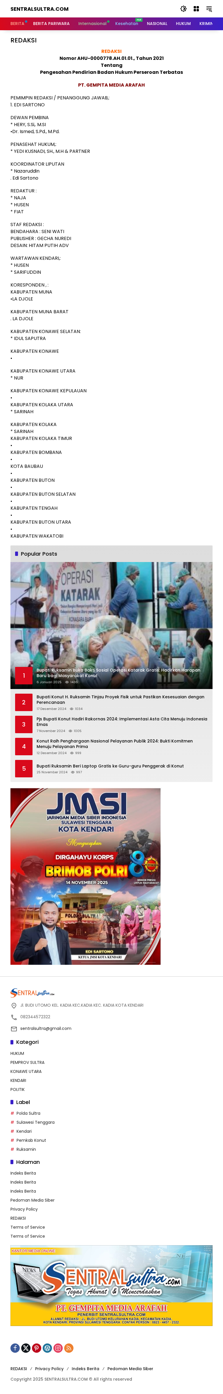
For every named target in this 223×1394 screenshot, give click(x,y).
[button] (183, 8)
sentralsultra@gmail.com (45, 1028)
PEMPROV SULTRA (27, 1062)
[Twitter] (25, 1348)
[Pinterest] (36, 1348)
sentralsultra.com (39, 8)
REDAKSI (18, 1218)
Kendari (24, 1131)
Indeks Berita (23, 1173)
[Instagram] (58, 1348)
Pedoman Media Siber (32, 1200)
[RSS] (68, 1348)
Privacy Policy (24, 1209)
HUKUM (17, 1053)
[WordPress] (47, 1348)
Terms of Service (27, 1227)
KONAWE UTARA (26, 1071)
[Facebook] (15, 1348)
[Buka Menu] (196, 8)
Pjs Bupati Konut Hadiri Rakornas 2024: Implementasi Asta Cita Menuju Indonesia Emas (122, 722)
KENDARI (18, 1080)
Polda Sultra (28, 1113)
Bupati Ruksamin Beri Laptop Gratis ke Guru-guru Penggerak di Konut (110, 766)
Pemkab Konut (31, 1140)
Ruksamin (26, 1149)
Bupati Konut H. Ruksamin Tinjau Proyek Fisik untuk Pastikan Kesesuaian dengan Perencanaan (120, 700)
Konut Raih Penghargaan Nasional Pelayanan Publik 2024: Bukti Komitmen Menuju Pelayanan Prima (115, 744)
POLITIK (17, 1089)
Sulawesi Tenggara (36, 1122)
